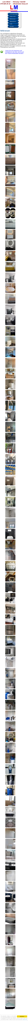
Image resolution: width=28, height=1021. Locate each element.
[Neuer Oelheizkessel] (10, 683)
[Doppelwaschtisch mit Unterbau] (10, 224)
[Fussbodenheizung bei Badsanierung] (10, 438)
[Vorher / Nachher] (10, 203)
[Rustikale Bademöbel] (10, 181)
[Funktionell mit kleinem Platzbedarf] (10, 812)
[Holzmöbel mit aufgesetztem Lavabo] (10, 192)
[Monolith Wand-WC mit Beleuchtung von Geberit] (10, 844)
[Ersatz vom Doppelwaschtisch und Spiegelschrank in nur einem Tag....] (10, 106)
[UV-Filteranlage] (10, 705)
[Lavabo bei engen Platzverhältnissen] (10, 983)
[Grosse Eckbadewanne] (10, 256)
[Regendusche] (10, 491)
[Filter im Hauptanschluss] (10, 769)
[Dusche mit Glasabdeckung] (10, 993)
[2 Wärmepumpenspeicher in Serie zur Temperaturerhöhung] (10, 598)
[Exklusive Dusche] (10, 609)
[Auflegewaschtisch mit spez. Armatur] (10, 288)
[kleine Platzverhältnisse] (10, 523)
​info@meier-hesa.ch (20, 4)
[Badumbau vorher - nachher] (10, 213)
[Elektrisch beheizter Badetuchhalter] (10, 630)
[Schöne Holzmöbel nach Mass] (10, 96)
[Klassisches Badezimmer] (10, 641)
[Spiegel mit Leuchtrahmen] (10, 651)
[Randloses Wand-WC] (10, 876)
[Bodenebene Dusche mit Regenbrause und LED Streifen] (10, 170)
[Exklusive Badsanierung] (10, 502)
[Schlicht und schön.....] (10, 117)
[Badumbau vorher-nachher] (10, 331)
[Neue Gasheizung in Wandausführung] (10, 673)
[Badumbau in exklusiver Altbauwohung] (10, 373)
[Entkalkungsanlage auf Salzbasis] (10, 716)
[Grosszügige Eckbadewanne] (10, 1004)
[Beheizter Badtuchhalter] (10, 555)
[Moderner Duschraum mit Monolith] (10, 309)
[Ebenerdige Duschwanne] (10, 929)
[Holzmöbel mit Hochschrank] (10, 128)
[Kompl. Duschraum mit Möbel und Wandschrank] (10, 320)
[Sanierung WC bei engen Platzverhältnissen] (10, 480)
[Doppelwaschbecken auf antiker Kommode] (10, 566)
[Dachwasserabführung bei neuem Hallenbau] (10, 470)
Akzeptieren (22, 1016)
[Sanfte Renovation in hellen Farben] (10, 908)
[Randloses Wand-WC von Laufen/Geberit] (10, 822)
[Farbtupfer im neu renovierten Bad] (10, 940)
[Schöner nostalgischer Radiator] (10, 341)
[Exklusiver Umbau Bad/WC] (10, 619)
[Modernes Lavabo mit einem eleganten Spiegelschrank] (10, 235)
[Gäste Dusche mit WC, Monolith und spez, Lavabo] (10, 277)
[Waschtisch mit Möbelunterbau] (10, 299)
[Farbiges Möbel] (10, 267)
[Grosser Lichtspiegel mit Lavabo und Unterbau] (10, 245)
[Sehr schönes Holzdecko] (10, 160)
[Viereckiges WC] (10, 534)
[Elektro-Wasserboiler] (10, 790)
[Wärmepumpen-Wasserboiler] (10, 780)
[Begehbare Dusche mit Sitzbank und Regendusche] (10, 74)
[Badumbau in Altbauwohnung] (10, 352)
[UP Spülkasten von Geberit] (10, 587)
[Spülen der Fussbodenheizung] (10, 448)
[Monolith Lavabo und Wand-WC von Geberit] (10, 897)
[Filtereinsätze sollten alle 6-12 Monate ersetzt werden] (10, 149)
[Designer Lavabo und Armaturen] (10, 865)
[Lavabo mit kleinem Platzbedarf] (10, 887)
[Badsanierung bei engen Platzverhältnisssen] (10, 459)
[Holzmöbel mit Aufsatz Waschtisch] (10, 85)
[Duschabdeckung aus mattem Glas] (10, 833)
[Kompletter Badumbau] (10, 577)
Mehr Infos (25, 1019)
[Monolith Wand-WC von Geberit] (10, 951)
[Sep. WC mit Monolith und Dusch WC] (10, 64)
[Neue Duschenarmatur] (10, 961)
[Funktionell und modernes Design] (10, 854)
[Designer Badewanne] (10, 919)
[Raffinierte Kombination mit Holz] (10, 801)
